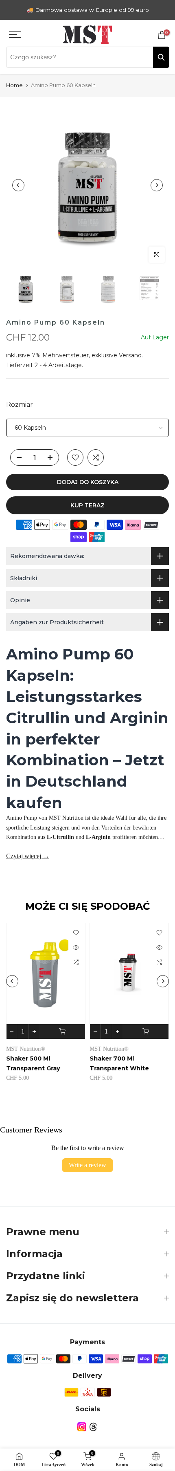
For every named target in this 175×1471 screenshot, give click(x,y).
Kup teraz (87, 505)
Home (14, 85)
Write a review (87, 1165)
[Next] (157, 185)
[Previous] (18, 185)
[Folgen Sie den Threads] (93, 1427)
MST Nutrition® (25, 1049)
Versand (130, 355)
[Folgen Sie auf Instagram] (81, 1427)
